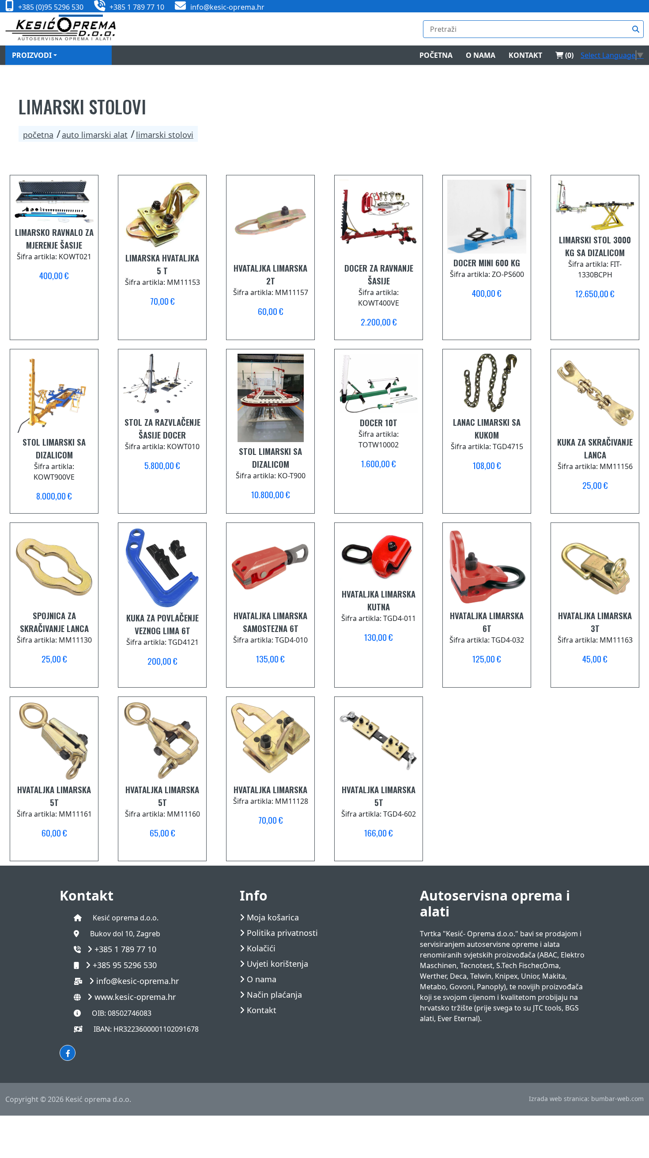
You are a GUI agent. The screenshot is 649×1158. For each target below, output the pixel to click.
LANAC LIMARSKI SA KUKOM (487, 428)
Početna (436, 55)
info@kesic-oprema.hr (137, 981)
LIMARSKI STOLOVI (164, 134)
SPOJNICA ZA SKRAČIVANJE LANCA (54, 621)
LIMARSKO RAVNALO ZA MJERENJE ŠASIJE (54, 238)
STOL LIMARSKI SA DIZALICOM (54, 448)
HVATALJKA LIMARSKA (270, 789)
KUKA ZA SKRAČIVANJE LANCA (595, 448)
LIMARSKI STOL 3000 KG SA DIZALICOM (595, 245)
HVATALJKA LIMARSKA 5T (54, 795)
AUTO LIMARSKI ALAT (95, 134)
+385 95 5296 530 (125, 965)
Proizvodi (32, 55)
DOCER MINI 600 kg (486, 262)
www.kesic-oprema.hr (135, 996)
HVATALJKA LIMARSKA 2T (270, 274)
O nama (480, 55)
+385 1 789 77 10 (125, 949)
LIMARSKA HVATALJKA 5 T (162, 263)
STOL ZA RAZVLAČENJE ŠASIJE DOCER (162, 428)
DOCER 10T (378, 422)
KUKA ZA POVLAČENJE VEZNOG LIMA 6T (162, 623)
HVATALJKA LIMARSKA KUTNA (378, 600)
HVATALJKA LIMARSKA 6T (487, 621)
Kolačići (261, 948)
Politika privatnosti (282, 933)
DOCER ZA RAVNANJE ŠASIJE (378, 274)
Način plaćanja (274, 995)
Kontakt (525, 55)
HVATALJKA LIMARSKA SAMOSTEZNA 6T (270, 621)
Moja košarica (273, 917)
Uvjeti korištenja (277, 964)
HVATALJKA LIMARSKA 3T (595, 621)
